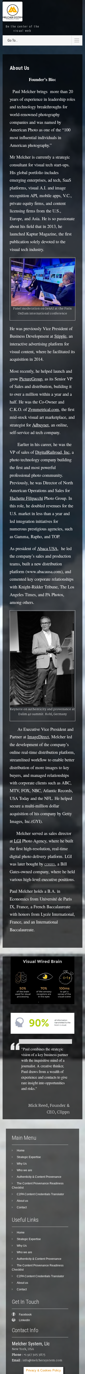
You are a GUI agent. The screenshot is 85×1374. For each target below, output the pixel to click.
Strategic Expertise (29, 1157)
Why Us (22, 1163)
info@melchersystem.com (42, 1360)
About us (22, 1200)
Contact (22, 1207)
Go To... (13, 40)
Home (21, 1150)
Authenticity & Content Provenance (39, 1176)
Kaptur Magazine (41, 234)
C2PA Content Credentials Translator (40, 1194)
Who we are (24, 1170)
